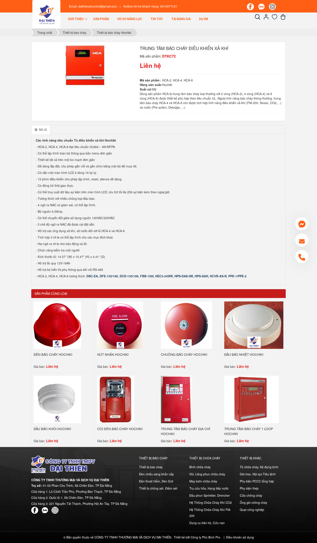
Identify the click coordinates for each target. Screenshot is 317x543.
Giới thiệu (76, 19)
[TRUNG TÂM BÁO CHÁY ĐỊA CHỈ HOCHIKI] (176, 399)
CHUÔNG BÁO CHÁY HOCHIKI (184, 354)
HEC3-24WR (164, 276)
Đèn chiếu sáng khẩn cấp (156, 474)
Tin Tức (157, 19)
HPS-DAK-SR (183, 276)
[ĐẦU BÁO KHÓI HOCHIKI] (57, 399)
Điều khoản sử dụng (240, 537)
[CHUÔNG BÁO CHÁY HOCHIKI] (186, 325)
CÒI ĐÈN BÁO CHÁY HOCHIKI (120, 428)
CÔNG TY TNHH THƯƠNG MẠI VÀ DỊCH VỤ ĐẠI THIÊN (132, 537)
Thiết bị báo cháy (151, 467)
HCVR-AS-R (218, 276)
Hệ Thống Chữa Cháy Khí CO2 (210, 502)
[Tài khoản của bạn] (266, 18)
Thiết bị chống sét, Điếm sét (158, 488)
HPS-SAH (201, 276)
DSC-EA (92, 276)
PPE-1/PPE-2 (237, 276)
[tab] (40, 129)
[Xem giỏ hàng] (283, 18)
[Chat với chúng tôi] (301, 223)
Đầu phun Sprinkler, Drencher (209, 495)
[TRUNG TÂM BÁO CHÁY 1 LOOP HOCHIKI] (251, 399)
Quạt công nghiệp (252, 509)
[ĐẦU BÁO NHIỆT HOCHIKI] (253, 325)
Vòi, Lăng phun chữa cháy (207, 474)
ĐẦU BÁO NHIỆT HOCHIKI (243, 354)
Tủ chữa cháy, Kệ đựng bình (259, 467)
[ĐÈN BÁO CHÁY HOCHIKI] (57, 325)
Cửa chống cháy (251, 495)
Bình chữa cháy (200, 467)
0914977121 (168, 6)
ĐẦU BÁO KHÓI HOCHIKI (52, 428)
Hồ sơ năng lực (129, 19)
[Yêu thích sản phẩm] (274, 18)
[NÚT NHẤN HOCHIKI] (120, 325)
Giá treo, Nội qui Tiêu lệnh (258, 474)
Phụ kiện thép (249, 488)
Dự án (203, 19)
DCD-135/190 (129, 276)
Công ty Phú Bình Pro (205, 537)
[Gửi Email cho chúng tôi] (301, 240)
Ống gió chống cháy (253, 502)
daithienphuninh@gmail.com (97, 6)
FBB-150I (147, 276)
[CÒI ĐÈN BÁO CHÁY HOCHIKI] (115, 399)
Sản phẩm (101, 19)
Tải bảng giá (181, 19)
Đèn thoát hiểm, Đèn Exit (156, 481)
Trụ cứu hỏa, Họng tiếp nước (209, 488)
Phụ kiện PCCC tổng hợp (257, 481)
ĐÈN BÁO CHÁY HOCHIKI (53, 354)
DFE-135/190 (109, 276)
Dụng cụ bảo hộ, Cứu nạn (207, 523)
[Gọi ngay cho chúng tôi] (301, 256)
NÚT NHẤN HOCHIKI (113, 354)
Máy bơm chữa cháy (203, 481)
